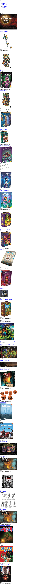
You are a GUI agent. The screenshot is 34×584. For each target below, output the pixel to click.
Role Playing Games (4, 4)
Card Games (3, 3)
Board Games (4, 2)
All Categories (4, 7)
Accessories (3, 5)
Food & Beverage (4, 6)
